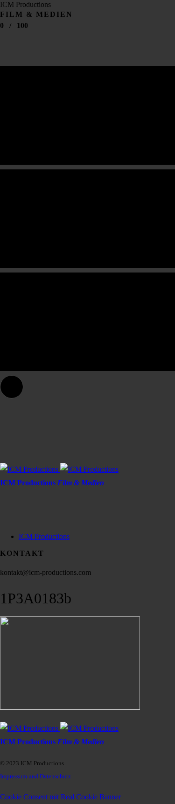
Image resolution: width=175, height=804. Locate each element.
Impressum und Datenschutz (35, 776)
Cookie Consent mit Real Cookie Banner (60, 797)
